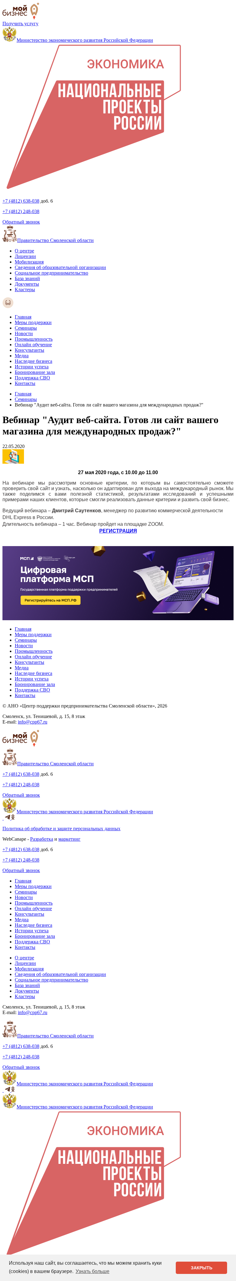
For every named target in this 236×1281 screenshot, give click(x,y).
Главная (23, 316)
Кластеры (25, 289)
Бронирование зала (35, 372)
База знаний (27, 278)
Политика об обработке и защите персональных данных (61, 828)
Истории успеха (32, 366)
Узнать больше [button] (92, 1271)
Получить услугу (20, 23)
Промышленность (34, 339)
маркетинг (69, 839)
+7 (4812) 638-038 (20, 201)
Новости (24, 333)
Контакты (25, 383)
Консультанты (29, 350)
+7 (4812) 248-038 (20, 211)
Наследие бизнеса (33, 361)
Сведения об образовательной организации (60, 267)
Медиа (22, 355)
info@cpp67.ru (32, 721)
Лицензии (25, 256)
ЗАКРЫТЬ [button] (201, 1267)
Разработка (41, 839)
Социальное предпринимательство (51, 273)
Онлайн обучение (33, 344)
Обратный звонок (21, 221)
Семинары (26, 328)
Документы (27, 284)
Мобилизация (29, 261)
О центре (24, 250)
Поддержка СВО (32, 377)
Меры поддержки (33, 322)
